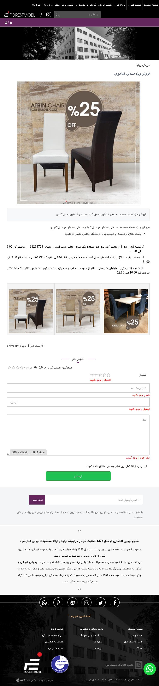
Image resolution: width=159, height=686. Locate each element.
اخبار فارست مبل (133, 642)
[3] (100, 375)
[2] (96, 375)
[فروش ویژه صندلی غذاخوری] (78, 142)
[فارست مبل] (19, 13)
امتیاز (143, 375)
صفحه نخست (135, 629)
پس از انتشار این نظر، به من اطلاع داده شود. (114, 466)
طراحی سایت (46, 680)
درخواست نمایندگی (52, 635)
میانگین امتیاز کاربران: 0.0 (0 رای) (50, 367)
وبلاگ (139, 648)
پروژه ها (98, 642)
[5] (108, 375)
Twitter (100, 602)
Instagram (86, 602)
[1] (92, 375)
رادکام (34, 680)
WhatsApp (44, 602)
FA (40, 14)
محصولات (136, 635)
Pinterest (58, 602)
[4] (104, 375)
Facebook (115, 602)
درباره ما (98, 648)
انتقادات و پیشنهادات (90, 635)
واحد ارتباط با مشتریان (91, 629)
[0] (9, 368)
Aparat (72, 602)
